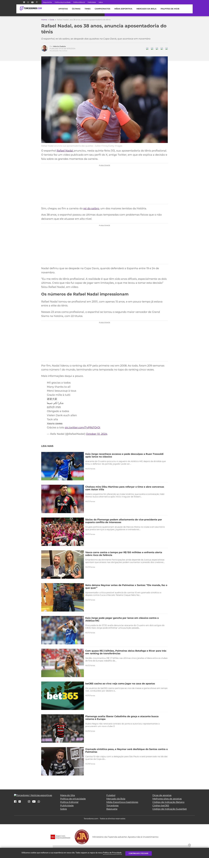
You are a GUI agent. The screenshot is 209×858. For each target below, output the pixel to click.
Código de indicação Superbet (169, 809)
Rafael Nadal (65, 150)
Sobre (101, 2)
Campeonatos (102, 9)
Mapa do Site (47, 2)
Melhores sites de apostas (167, 798)
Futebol (110, 795)
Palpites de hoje (170, 9)
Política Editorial (79, 2)
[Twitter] (24, 2)
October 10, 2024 (96, 433)
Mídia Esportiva (123, 9)
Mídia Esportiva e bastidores (122, 802)
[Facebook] (21, 2)
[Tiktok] (24, 802)
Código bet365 (160, 805)
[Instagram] (28, 2)
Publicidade (92, 2)
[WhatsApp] (39, 801)
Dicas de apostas (161, 795)
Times (87, 9)
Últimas (76, 9)
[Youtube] (32, 2)
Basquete (111, 809)
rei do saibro (91, 208)
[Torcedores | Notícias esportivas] (31, 8)
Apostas (63, 9)
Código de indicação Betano (168, 802)
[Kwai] (37, 2)
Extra (52, 19)
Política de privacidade (63, 2)
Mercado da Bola (146, 9)
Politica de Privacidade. (112, 852)
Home (44, 19)
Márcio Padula (59, 46)
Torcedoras (112, 805)
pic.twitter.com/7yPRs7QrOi (82, 427)
